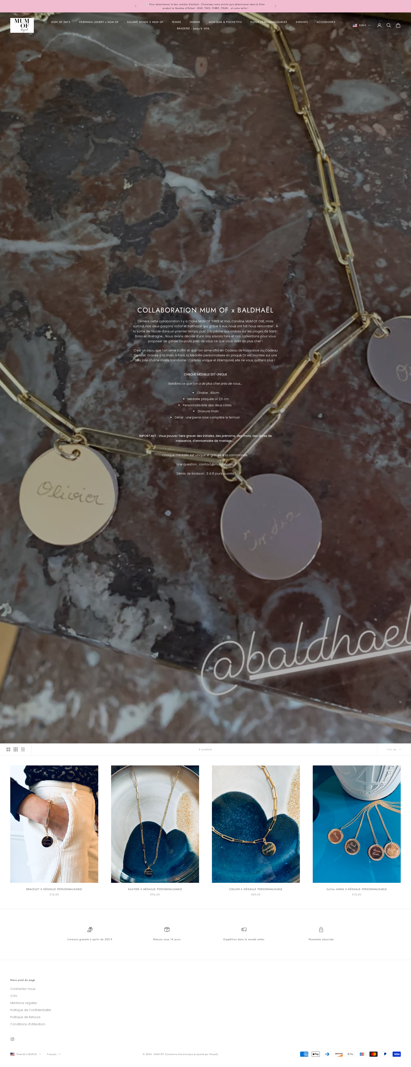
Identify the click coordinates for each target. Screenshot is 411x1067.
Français (52, 1054)
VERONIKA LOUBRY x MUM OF (99, 22)
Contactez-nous (23, 989)
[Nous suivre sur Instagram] (12, 1039)
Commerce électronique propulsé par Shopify (191, 1054)
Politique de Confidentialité (30, 1010)
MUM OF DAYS (60, 22)
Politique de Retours (25, 1017)
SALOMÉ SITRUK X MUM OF (145, 22)
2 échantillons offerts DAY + (162, 4)
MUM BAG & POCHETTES (225, 22)
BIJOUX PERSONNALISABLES (268, 22)
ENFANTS (302, 22)
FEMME (176, 22)
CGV (13, 996)
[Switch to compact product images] (23, 749)
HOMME (195, 22)
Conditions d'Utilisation (27, 1024)
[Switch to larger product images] (8, 749)
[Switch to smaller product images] (16, 749)
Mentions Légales (23, 1003)
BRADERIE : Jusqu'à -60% (193, 28)
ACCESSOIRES (326, 22)
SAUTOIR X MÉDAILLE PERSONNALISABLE (155, 889)
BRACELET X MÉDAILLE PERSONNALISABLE (54, 889)
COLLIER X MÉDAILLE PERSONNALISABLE (256, 889)
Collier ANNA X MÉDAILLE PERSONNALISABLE (357, 889)
